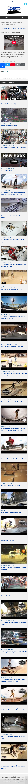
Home (2, 20)
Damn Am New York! (6, 170)
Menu (6, 17)
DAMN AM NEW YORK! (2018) (8, 104)
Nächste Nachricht (21, 78)
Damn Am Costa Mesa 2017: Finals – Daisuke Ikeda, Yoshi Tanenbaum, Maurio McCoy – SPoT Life (13, 241)
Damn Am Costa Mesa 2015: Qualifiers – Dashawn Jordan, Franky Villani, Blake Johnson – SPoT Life (13, 766)
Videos (6, 20)
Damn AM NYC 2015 (6, 596)
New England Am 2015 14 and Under (10, 485)
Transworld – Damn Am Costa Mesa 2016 (11, 401)
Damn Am (5, 71)
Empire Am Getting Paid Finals (9, 125)
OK (19, 782)
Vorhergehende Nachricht (8, 78)
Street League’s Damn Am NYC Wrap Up (11, 512)
